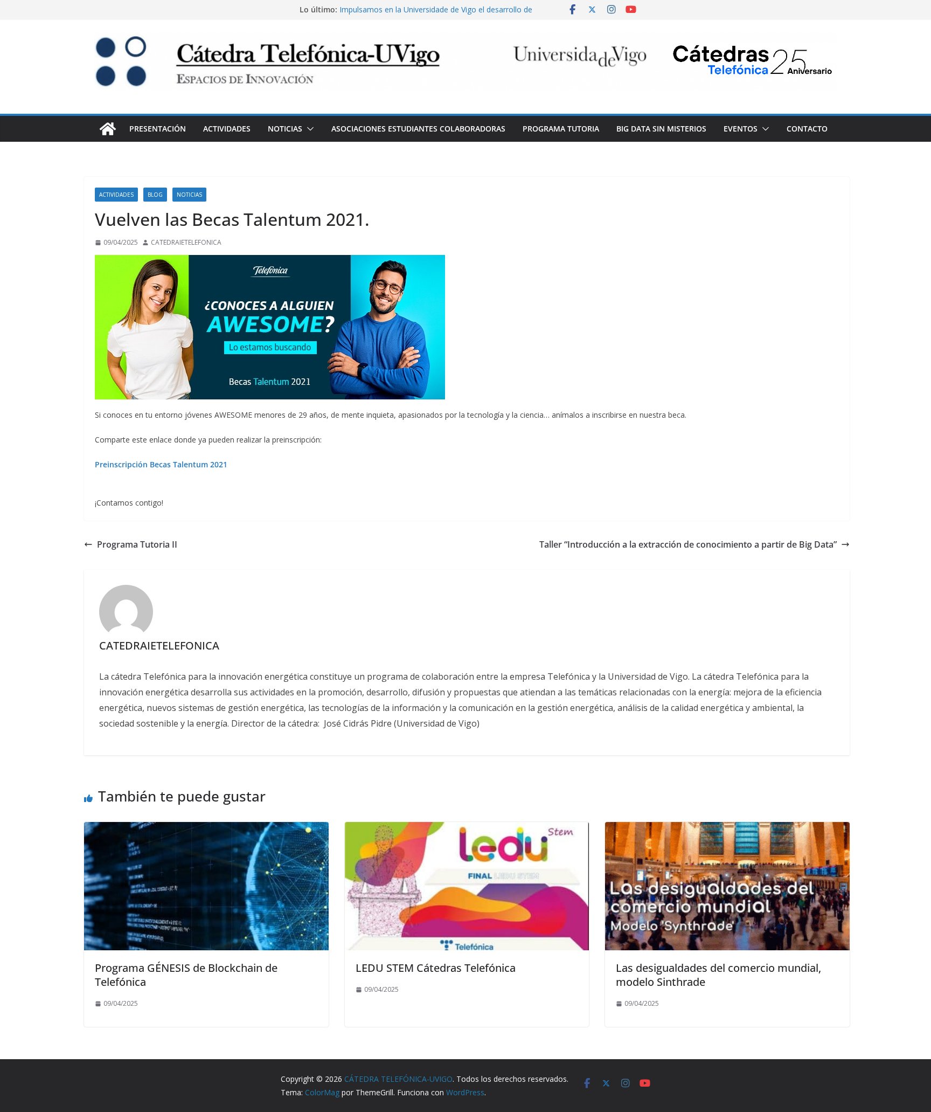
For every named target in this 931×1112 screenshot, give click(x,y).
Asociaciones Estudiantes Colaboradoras (418, 128)
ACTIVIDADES (227, 128)
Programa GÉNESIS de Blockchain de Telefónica (186, 975)
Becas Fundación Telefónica (388, 9)
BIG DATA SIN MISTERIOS (661, 128)
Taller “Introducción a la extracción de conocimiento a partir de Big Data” (688, 544)
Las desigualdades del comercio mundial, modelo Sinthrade (718, 975)
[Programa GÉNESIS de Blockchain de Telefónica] (206, 829)
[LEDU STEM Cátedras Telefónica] (467, 829)
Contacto (807, 128)
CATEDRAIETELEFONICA (186, 242)
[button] (308, 128)
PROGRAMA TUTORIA (561, 128)
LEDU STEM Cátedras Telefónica (436, 968)
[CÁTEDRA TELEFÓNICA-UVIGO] (108, 129)
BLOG (155, 194)
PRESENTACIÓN (157, 128)
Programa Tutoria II (137, 544)
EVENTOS (741, 128)
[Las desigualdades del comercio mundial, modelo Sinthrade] (727, 829)
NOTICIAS (285, 128)
